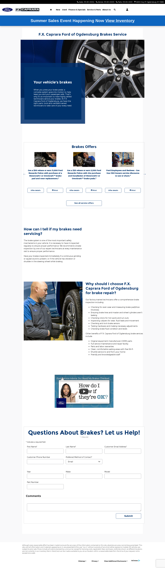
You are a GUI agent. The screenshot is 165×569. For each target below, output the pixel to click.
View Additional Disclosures (115, 561)
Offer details (35, 190)
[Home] (7, 10)
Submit (128, 516)
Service (94, 10)
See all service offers (84, 203)
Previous (24, 173)
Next (144, 173)
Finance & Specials (76, 10)
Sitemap (81, 561)
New (58, 10)
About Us (106, 10)
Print (56, 190)
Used (64, 10)
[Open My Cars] (126, 9)
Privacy (94, 561)
